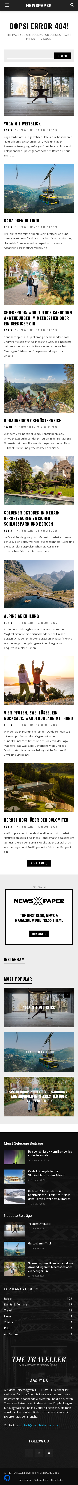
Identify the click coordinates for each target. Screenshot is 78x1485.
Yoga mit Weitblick (22, 124)
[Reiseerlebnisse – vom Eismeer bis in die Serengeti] (14, 1157)
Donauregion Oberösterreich (33, 420)
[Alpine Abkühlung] (39, 584)
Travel (8, 427)
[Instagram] (39, 1453)
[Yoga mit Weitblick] (39, 91)
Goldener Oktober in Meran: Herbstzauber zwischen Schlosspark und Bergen (31, 518)
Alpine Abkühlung (21, 616)
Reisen (8, 130)
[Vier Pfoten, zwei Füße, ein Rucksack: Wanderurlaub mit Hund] (39, 680)
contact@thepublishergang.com (39, 1425)
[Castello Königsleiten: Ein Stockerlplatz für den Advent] (14, 1177)
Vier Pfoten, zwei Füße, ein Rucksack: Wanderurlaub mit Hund (38, 715)
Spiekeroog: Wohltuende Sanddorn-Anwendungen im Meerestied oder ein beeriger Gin (39, 318)
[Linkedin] (49, 1453)
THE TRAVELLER (24, 130)
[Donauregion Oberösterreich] (39, 388)
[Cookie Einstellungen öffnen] (7, 1480)
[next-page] (67, 995)
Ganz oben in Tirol (22, 220)
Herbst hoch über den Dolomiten (36, 820)
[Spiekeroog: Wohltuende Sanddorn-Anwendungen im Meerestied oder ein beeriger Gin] (39, 280)
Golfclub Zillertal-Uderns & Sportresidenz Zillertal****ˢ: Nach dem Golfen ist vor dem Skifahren (49, 1195)
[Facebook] (29, 1453)
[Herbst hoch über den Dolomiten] (39, 787)
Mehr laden (37, 863)
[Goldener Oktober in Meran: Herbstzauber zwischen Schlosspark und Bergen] (39, 480)
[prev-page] (60, 995)
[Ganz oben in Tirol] (39, 188)
